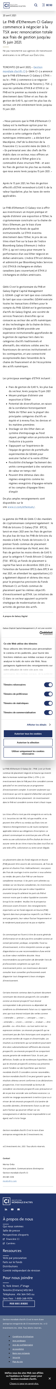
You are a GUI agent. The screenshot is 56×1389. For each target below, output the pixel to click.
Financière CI (12, 1239)
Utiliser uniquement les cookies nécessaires (28, 752)
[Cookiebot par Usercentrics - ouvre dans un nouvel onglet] (40, 633)
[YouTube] (12, 1209)
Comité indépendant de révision (21, 1270)
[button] (35, 5)
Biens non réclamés (21, 1353)
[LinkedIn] (6, 1209)
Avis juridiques (19, 1340)
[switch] (48, 694)
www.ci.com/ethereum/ (21, 506)
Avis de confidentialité (23, 1345)
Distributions (10, 1266)
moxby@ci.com (10, 1181)
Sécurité (16, 1357)
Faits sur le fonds (12, 1262)
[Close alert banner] (49, 1378)
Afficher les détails (37, 724)
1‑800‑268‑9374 (23, 1298)
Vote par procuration (15, 1257)
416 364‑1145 (24, 1294)
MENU (49, 5)
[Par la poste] (18, 1209)
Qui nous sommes (13, 1226)
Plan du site (18, 1361)
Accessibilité (18, 1349)
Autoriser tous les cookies (28, 733)
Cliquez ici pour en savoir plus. (24, 1383)
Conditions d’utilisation (23, 1336)
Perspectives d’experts (16, 1234)
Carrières (10, 1243)
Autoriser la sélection (28, 742)
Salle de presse (11, 1230)
